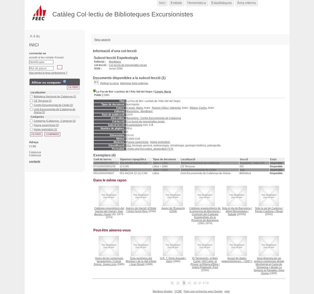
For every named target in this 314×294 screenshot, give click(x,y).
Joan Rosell (137, 264)
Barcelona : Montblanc (140, 111)
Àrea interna (246, 3)
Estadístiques (221, 3)
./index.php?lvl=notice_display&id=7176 (150, 148)
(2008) (173, 210)
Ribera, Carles (198, 107)
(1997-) (237, 260)
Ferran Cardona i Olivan (269, 211)
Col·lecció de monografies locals (128, 65)
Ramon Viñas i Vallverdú (166, 107)
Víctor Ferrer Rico (137, 211)
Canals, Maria (162, 91)
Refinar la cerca (109, 83)
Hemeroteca (196, 3)
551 (129, 145)
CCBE (178, 291)
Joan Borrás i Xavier (108, 213)
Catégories (37, 116)
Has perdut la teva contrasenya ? (48, 72)
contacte (34, 161)
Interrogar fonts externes (134, 83)
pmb (227, 291)
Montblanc (115, 61)
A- (31, 35)
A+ (38, 36)
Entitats (176, 3)
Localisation (38, 92)
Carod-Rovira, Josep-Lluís (108, 263)
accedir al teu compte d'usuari (46, 57)
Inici (162, 3)
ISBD (107, 95)
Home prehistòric (160, 142)
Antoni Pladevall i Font (205, 267)
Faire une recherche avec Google (203, 291)
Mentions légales (163, 291)
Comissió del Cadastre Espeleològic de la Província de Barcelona (205, 217)
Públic (98, 95)
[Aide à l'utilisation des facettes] (64, 82)
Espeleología (134, 124)
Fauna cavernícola (137, 142)
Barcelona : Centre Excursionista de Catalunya (154, 118)
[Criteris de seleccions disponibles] (96, 83)
